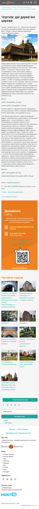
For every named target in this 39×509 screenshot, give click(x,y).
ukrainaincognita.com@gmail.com (11, 490)
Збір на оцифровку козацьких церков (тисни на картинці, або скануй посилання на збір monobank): (22, 242)
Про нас (12, 429)
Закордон (6, 471)
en (28, 2)
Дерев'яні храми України (15, 192)
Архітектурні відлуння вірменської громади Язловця (9, 341)
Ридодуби (23, 323)
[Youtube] (11, 479)
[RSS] (15, 479)
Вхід (6, 420)
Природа (6, 463)
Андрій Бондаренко (13, 182)
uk (24, 2)
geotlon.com (34, 505)
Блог (4, 465)
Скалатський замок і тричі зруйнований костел (27, 364)
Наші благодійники (19, 268)
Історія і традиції (8, 454)
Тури (4, 458)
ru (26, 2)
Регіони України (8, 456)
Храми (4, 192)
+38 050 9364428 (6, 488)
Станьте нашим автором (20, 400)
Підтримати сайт (19, 416)
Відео (5, 469)
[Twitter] (7, 479)
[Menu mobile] (35, 2)
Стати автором (22, 429)
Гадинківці (5, 323)
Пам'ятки (6, 461)
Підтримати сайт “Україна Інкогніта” (19, 433)
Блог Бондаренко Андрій (9, 196)
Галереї (5, 467)
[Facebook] (3, 479)
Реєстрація (8, 423)
